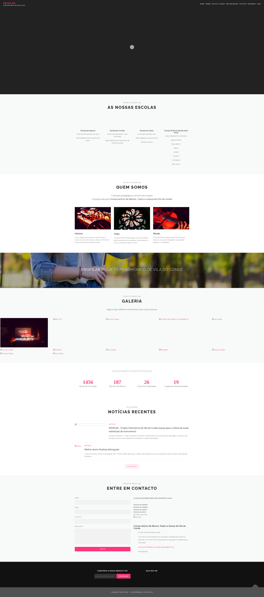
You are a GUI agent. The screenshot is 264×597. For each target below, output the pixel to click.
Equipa (222, 4)
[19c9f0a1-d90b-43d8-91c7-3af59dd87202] (185, 319)
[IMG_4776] (79, 319)
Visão (117, 234)
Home (202, 4)
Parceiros (252, 4)
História (79, 233)
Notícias (243, 4)
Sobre (208, 4)
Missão (156, 233)
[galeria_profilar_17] (131, 319)
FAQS (259, 4)
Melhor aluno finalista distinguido (102, 449)
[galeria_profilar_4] (131, 350)
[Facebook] (149, 576)
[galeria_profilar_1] (79, 353)
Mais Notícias (132, 466)
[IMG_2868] (185, 350)
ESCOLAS (215, 4)
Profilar (9, 3)
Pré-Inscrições (232, 4)
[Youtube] (154, 576)
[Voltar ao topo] (255, 587)
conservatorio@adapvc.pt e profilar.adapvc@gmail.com (156, 547)
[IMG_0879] (79, 350)
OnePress (137, 592)
